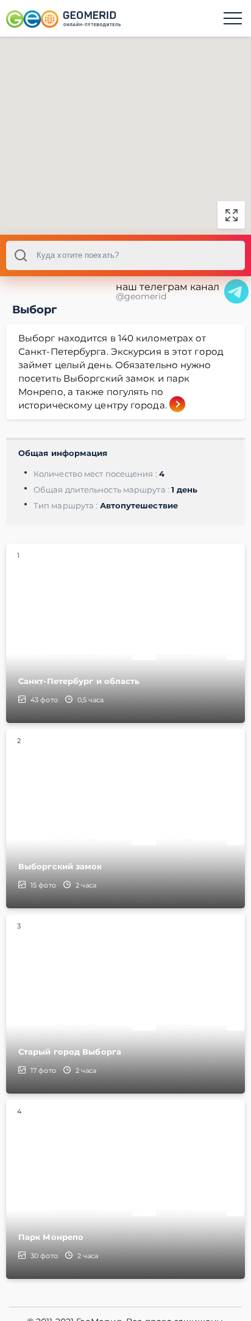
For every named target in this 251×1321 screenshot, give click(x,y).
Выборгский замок (60, 866)
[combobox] (125, 255)
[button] (133, 132)
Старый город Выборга (69, 1051)
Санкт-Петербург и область (79, 681)
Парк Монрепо (50, 1237)
